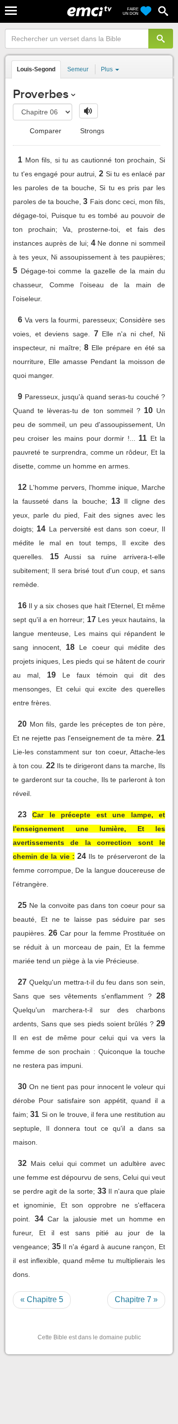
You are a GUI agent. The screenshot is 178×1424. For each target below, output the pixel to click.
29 (160, 1023)
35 (56, 1246)
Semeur (78, 69)
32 (22, 1163)
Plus (107, 69)
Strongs (91, 131)
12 (22, 487)
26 (52, 933)
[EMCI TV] (89, 12)
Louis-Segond (36, 69)
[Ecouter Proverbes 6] (88, 111)
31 (34, 1114)
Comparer (44, 131)
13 (115, 501)
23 (22, 814)
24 (81, 856)
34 (39, 1218)
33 (101, 1191)
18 (70, 647)
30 (22, 1086)
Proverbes (41, 94)
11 (142, 438)
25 (22, 905)
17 (91, 619)
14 (41, 529)
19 (51, 675)
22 (50, 765)
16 (22, 605)
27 (22, 982)
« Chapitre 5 (41, 1299)
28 (160, 996)
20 (22, 724)
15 (54, 556)
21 (160, 738)
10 (148, 410)
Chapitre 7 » (136, 1299)
